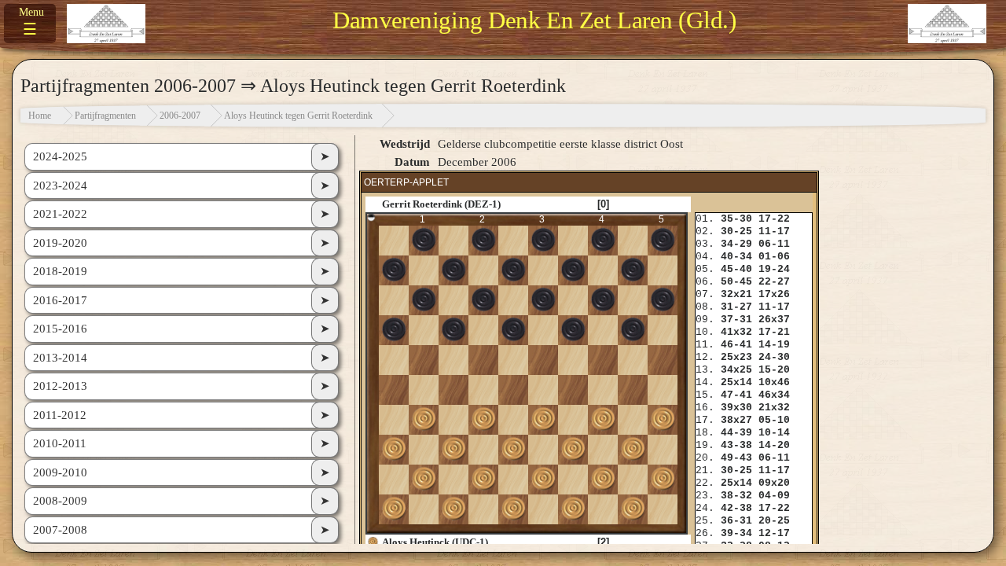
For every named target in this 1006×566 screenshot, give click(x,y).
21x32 (774, 407)
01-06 (774, 257)
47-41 (736, 395)
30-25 (736, 231)
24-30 (774, 357)
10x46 (774, 382)
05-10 (774, 420)
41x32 (736, 332)
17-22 (774, 219)
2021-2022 (60, 214)
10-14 (774, 433)
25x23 (736, 357)
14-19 (774, 345)
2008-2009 (60, 500)
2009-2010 (60, 472)
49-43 (736, 458)
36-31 (736, 521)
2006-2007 (180, 115)
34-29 (736, 244)
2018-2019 (60, 271)
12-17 (774, 533)
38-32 (736, 496)
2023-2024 (60, 185)
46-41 (736, 345)
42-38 (736, 508)
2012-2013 (60, 386)
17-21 (774, 332)
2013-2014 (60, 357)
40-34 (736, 257)
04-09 (774, 496)
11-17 (774, 231)
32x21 (736, 294)
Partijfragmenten (105, 115)
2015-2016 (60, 328)
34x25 (736, 370)
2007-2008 (60, 530)
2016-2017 (60, 300)
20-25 (774, 521)
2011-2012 (59, 415)
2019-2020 (60, 243)
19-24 (774, 269)
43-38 (736, 445)
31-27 (736, 307)
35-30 (736, 219)
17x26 (774, 294)
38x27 (736, 420)
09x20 (774, 483)
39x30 (736, 407)
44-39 (736, 433)
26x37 (774, 319)
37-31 (736, 319)
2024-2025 (60, 156)
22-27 (774, 282)
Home (39, 115)
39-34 (736, 533)
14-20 (774, 445)
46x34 (774, 395)
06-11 (774, 244)
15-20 (774, 370)
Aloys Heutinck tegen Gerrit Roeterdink (298, 115)
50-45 (736, 282)
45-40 (736, 269)
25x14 (736, 382)
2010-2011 (59, 443)
